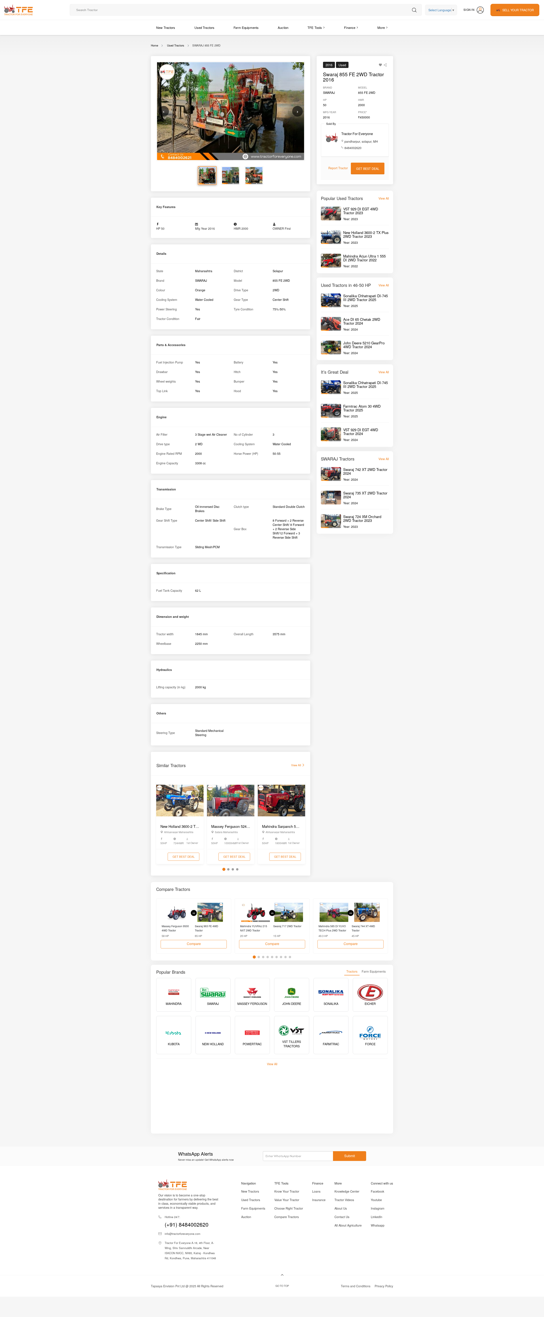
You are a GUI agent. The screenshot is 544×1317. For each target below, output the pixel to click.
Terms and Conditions (355, 1286)
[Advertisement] (283, 1098)
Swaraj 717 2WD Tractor (287, 926)
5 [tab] (272, 957)
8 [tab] (285, 957)
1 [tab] (223, 869)
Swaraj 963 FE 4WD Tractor (206, 928)
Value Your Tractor (286, 1200)
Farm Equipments (246, 27)
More (381, 27)
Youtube (376, 1200)
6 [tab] (276, 957)
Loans (316, 1191)
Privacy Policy (384, 1286)
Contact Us (341, 1217)
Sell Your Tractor (518, 10)
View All (296, 765)
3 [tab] (233, 869)
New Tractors (165, 27)
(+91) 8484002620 (186, 1221)
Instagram (377, 1208)
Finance (349, 27)
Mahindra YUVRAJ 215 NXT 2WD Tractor (253, 928)
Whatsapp (377, 1225)
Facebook (377, 1191)
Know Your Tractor (286, 1191)
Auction (283, 27)
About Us (340, 1208)
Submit (349, 1155)
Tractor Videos (344, 1200)
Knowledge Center (346, 1191)
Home (154, 45)
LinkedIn (376, 1217)
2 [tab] (228, 869)
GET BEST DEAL (184, 857)
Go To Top (282, 1285)
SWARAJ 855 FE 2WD (206, 45)
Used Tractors (204, 27)
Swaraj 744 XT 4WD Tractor (363, 928)
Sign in (468, 10)
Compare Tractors (286, 1217)
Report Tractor (338, 168)
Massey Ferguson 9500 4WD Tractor (175, 928)
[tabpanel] (179, 822)
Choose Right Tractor (288, 1208)
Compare (194, 943)
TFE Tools (314, 27)
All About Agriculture (348, 1225)
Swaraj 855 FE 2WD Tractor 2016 (353, 77)
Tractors (351, 971)
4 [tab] (237, 869)
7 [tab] (281, 957)
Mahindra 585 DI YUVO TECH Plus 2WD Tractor (332, 928)
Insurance (319, 1200)
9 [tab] (290, 957)
